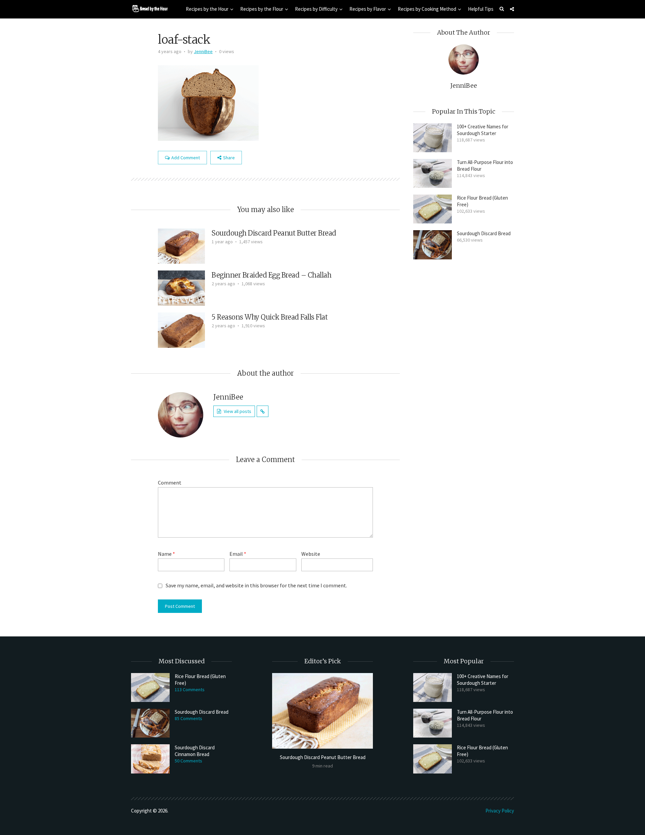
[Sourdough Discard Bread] (432, 244)
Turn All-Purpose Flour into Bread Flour (485, 165)
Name (166, 553)
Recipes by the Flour (261, 9)
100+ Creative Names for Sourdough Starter (482, 129)
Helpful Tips (480, 9)
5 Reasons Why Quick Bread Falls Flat (270, 317)
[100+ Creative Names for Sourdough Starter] (432, 137)
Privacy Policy (499, 810)
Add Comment (185, 158)
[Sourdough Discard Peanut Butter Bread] (181, 245)
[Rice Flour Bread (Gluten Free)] (432, 209)
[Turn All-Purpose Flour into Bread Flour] (432, 173)
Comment (169, 482)
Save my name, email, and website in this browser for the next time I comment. (256, 585)
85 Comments (188, 718)
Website (310, 553)
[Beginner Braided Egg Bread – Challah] (181, 287)
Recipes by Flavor (367, 9)
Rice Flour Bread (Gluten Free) (482, 201)
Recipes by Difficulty (316, 9)
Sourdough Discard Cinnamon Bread (195, 750)
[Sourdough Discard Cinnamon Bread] (150, 758)
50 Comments (188, 761)
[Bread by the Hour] (149, 8)
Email (237, 553)
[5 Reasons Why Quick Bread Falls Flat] (181, 329)
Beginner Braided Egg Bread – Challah (271, 275)
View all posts (237, 411)
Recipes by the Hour (207, 9)
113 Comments (190, 689)
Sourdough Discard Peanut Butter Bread (274, 233)
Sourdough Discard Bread (484, 233)
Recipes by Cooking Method (427, 9)
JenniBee (203, 51)
